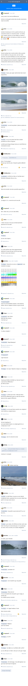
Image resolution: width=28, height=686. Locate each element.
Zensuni (5, 176)
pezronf (5, 316)
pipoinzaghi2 (6, 302)
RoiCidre (5, 125)
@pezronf (20, 264)
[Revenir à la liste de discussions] (1, 1)
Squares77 (5, 355)
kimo (4, 73)
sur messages (13, 1)
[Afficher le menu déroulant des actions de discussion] (26, 1)
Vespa (4, 264)
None (4, 235)
